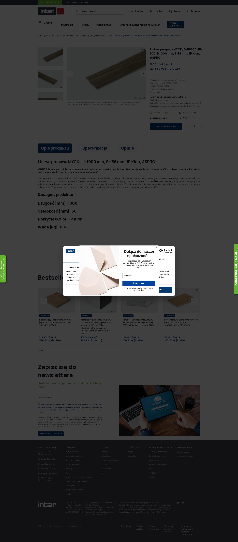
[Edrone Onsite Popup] (119, 271)
